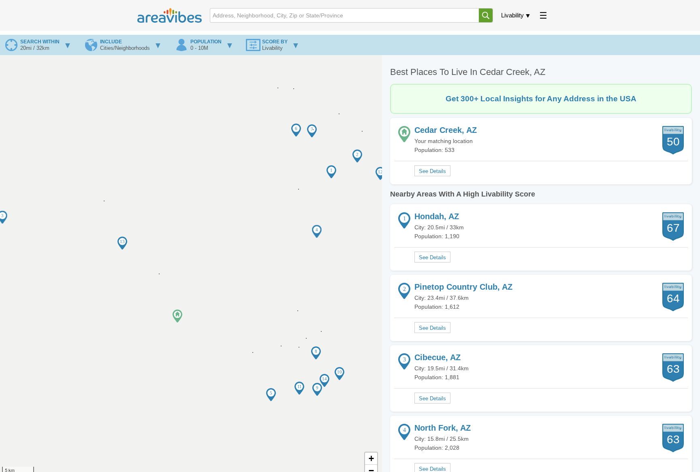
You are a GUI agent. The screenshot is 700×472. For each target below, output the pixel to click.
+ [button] (371, 458)
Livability (512, 15)
